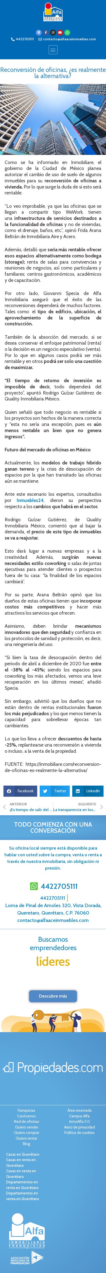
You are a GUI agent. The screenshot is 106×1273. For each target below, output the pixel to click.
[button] (53, 49)
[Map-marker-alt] (39, 33)
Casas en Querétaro (22, 1154)
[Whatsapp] (67, 33)
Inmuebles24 (30, 500)
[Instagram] (53, 33)
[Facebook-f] (46, 33)
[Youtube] (60, 33)
